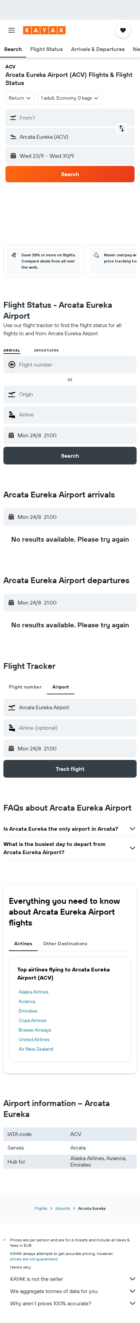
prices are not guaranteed (33, 1258)
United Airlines (34, 1039)
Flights (41, 1208)
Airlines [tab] (23, 943)
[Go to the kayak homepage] (44, 30)
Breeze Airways (35, 1030)
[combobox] (76, 394)
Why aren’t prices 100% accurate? (50, 1303)
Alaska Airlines (33, 992)
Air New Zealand (36, 1049)
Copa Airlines (32, 1020)
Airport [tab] (60, 687)
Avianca (27, 1001)
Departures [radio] (46, 350)
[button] (11, 30)
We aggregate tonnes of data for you (54, 1291)
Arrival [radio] (11, 350)
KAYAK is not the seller (36, 1278)
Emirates (28, 1011)
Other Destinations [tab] (65, 943)
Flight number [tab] (25, 687)
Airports (62, 1208)
